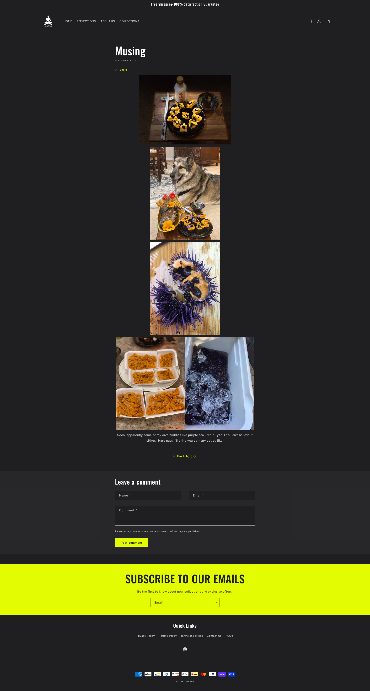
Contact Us (214, 635)
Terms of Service (192, 635)
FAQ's (229, 635)
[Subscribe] (215, 602)
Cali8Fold (189, 681)
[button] (310, 21)
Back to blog (187, 456)
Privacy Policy (145, 635)
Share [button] (123, 69)
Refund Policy (168, 635)
